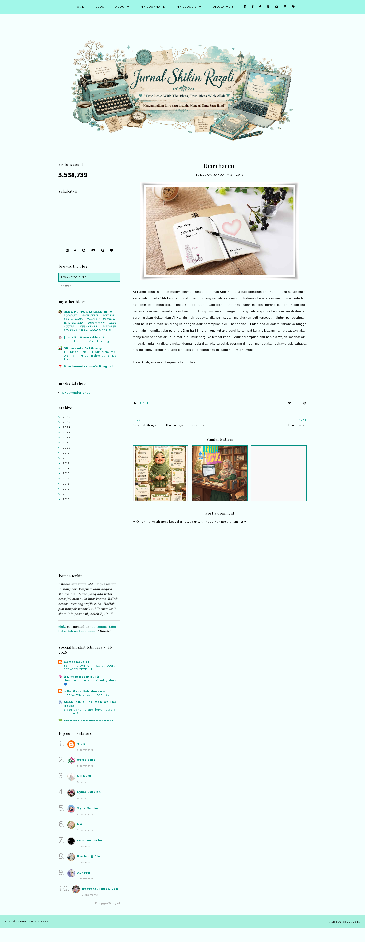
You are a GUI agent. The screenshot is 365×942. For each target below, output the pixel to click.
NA (79, 824)
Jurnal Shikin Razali (34, 921)
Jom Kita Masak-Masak (84, 337)
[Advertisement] (220, 673)
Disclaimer (223, 6)
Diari (143, 403)
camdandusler (90, 840)
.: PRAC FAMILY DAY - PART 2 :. (87, 694)
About (120, 6)
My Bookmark (153, 6)
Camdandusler (76, 662)
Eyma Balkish (89, 792)
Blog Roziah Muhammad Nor (88, 720)
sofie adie (86, 759)
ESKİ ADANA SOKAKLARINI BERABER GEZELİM (90, 667)
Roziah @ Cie (88, 856)
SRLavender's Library (83, 348)
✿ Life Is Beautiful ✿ (81, 676)
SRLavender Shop (76, 392)
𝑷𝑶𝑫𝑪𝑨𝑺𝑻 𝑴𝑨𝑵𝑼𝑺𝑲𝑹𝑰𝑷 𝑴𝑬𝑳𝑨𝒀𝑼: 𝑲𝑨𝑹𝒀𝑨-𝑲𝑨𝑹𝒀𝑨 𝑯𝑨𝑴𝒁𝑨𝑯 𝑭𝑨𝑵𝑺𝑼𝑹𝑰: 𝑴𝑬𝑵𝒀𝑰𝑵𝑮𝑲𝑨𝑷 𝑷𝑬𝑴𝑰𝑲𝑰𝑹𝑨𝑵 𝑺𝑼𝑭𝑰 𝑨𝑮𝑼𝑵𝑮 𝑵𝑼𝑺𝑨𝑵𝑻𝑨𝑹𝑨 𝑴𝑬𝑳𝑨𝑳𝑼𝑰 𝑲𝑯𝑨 (90, 323)
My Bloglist (187, 6)
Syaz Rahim (87, 808)
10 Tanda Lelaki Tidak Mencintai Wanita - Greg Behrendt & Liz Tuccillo (90, 355)
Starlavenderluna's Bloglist (88, 366)
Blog (100, 6)
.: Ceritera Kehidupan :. (84, 691)
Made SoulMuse (344, 922)
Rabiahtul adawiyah (100, 888)
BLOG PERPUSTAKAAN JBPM (88, 312)
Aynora (83, 872)
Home (79, 6)
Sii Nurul (84, 776)
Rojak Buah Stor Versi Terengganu (89, 341)
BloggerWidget (107, 903)
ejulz (62, 620)
